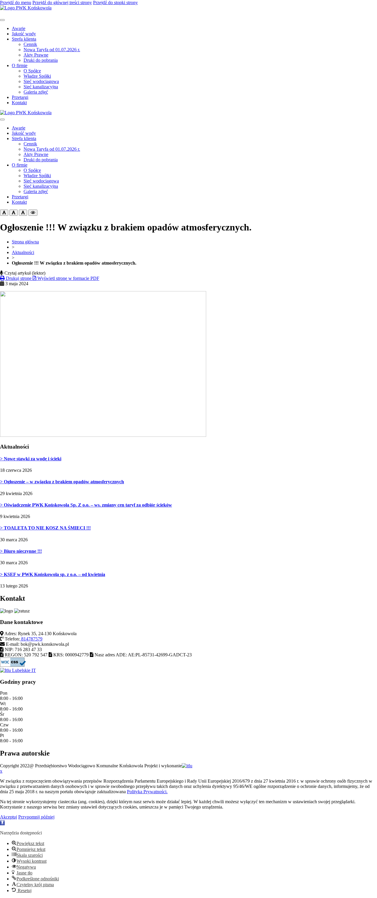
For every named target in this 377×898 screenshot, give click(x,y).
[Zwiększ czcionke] (23, 213)
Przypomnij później (36, 816)
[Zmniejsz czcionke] (4, 213)
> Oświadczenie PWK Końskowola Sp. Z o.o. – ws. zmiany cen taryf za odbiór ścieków (86, 504)
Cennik (30, 44)
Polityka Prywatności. (147, 791)
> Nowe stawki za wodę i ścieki (30, 458)
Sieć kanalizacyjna (41, 86)
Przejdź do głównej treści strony (62, 2)
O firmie (19, 65)
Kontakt (19, 102)
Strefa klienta (24, 39)
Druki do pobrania (41, 60)
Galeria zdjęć (36, 91)
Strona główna (25, 241)
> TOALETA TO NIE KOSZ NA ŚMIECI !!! (45, 527)
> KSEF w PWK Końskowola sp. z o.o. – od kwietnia (52, 574)
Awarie (18, 28)
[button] (2, 822)
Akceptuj (8, 816)
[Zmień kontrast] (32, 213)
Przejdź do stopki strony (115, 2)
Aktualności (23, 252)
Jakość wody (24, 33)
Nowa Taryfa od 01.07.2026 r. (52, 49)
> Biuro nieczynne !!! (21, 551)
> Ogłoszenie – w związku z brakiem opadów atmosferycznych (62, 481)
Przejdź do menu (15, 2)
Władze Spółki (37, 76)
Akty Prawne (36, 54)
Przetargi (20, 97)
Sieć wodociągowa (41, 81)
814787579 (31, 638)
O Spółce (32, 70)
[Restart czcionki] (13, 213)
